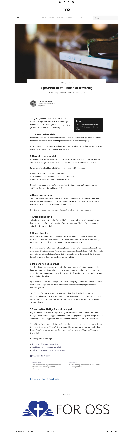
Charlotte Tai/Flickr (41, 356)
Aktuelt (79, 18)
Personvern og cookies (47, 431)
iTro (66, 9)
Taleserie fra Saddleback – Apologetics (48, 350)
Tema (44, 18)
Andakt (60, 18)
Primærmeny (18, 18)
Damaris (35, 344)
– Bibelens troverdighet (49, 344)
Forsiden (20, 431)
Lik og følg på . (44, 379)
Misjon (69, 18)
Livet (51, 18)
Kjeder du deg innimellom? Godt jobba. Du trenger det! (85, 366)
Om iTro (30, 431)
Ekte (63, 82)
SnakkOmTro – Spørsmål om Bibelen (47, 347)
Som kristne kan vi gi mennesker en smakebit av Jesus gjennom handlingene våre (46, 367)
